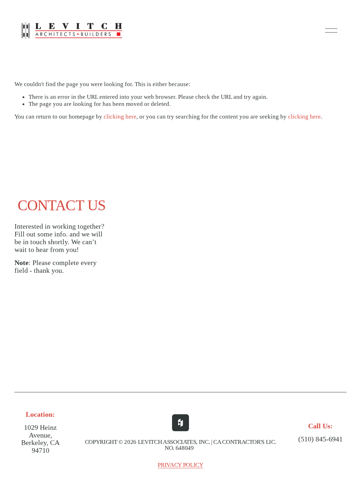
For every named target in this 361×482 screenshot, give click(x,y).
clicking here (120, 116)
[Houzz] (180, 422)
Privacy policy (180, 465)
